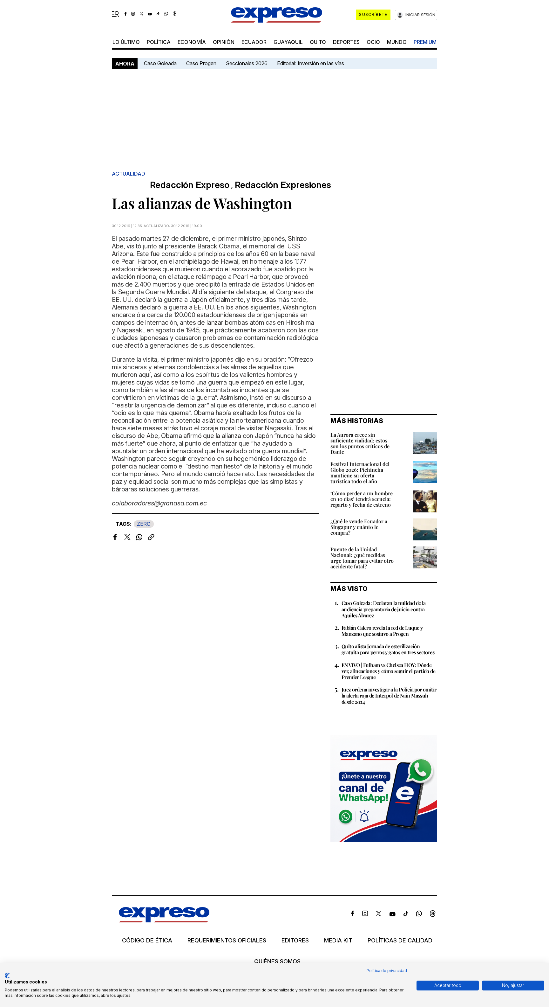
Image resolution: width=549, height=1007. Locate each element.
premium (425, 42)
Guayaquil (288, 42)
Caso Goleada (160, 63)
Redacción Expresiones (283, 185)
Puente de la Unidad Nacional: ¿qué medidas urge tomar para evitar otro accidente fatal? (362, 558)
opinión (223, 42)
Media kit (338, 940)
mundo (397, 42)
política (159, 42)
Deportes (346, 42)
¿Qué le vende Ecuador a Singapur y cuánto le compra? (358, 527)
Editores (295, 940)
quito (318, 42)
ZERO (144, 524)
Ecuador (254, 42)
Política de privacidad (387, 970)
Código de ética (147, 940)
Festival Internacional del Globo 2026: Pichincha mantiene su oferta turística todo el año (360, 472)
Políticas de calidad (400, 940)
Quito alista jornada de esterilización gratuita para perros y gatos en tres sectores (388, 649)
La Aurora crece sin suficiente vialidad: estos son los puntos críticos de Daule (360, 443)
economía (192, 42)
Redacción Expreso (189, 185)
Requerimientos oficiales (226, 940)
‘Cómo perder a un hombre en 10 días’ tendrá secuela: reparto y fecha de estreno (361, 499)
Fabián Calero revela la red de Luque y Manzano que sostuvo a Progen (382, 630)
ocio (373, 42)
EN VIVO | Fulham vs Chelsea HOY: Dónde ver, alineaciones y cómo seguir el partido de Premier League (388, 671)
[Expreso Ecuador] (164, 920)
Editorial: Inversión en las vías (310, 63)
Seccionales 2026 (247, 63)
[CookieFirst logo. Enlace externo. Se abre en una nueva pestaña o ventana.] (7, 975)
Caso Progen (201, 63)
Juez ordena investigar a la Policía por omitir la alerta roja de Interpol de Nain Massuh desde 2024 (389, 695)
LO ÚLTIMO (126, 42)
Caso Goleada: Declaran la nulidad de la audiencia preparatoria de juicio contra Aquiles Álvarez (384, 609)
